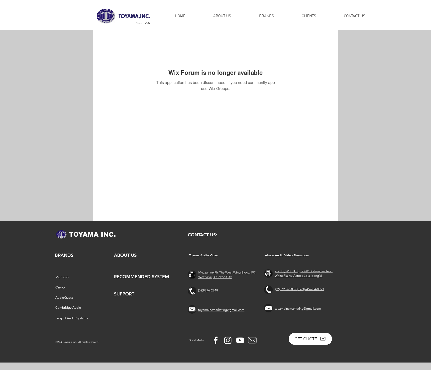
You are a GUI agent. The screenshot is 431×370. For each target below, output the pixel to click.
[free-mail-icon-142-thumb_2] (252, 340)
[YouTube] (240, 340)
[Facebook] (215, 340)
